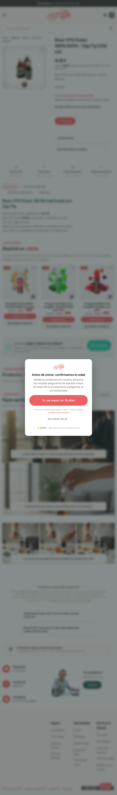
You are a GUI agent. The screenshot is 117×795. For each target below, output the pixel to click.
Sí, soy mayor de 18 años (59, 400)
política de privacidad (59, 412)
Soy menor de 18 (57, 418)
